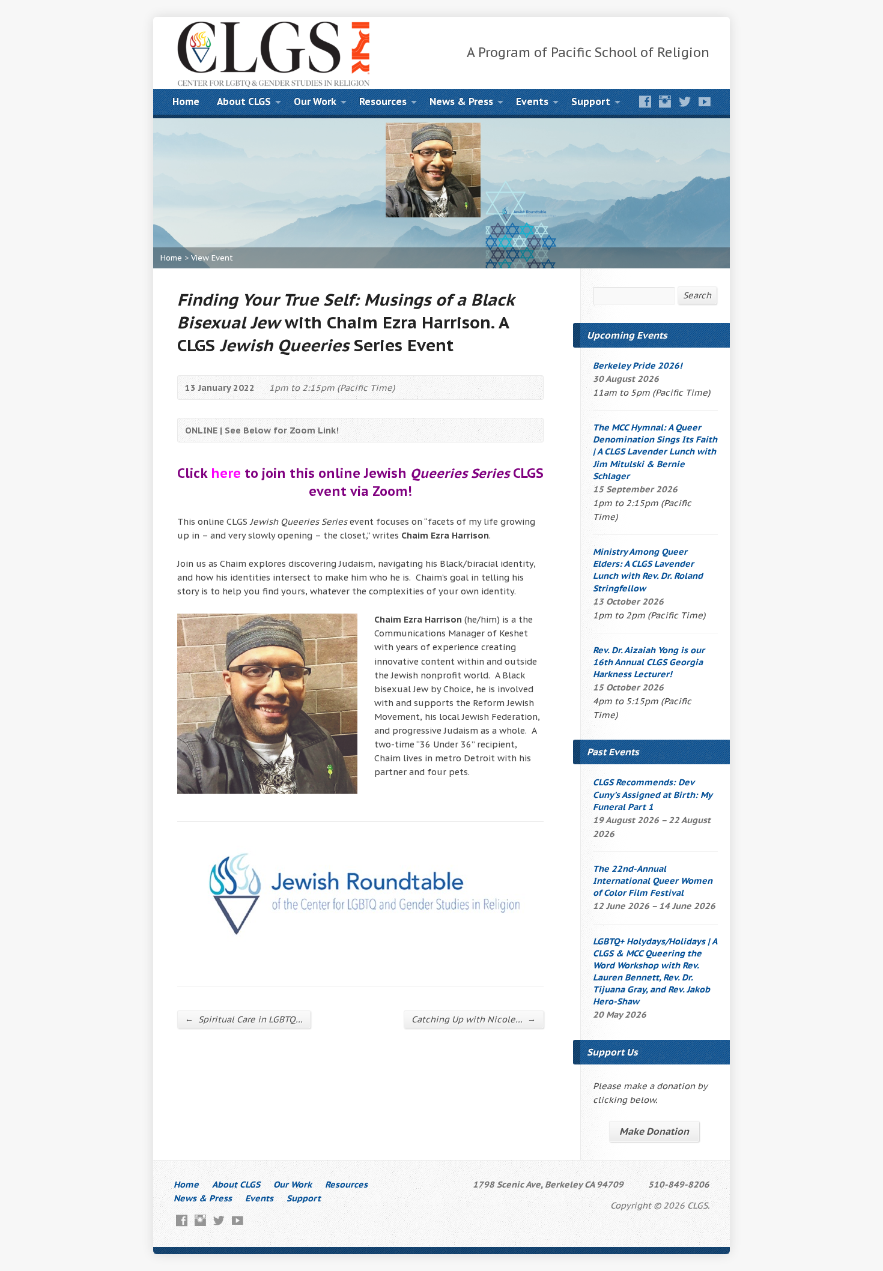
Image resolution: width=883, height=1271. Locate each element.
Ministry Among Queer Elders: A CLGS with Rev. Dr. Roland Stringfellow (648, 569)
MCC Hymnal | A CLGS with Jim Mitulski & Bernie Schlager (655, 451)
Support (590, 101)
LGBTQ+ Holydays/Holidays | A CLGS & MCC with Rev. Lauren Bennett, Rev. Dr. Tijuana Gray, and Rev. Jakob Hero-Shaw (655, 971)
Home (185, 101)
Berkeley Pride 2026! (637, 365)
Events (532, 101)
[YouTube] (705, 101)
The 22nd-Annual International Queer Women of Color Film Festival (652, 880)
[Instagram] (665, 101)
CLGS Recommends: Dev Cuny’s (652, 794)
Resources (383, 101)
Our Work (315, 101)
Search (697, 295)
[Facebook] (645, 101)
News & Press (461, 101)
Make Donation (654, 1131)
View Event (212, 258)
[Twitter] (685, 101)
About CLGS (244, 101)
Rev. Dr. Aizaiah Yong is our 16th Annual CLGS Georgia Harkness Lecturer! (649, 662)
